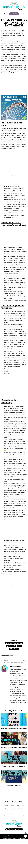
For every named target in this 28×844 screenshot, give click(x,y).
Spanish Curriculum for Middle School (14, 766)
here (14, 508)
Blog (18, 805)
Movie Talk (7, 373)
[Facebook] (9, 829)
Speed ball (7, 452)
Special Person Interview (12, 421)
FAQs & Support (21, 835)
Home (6, 805)
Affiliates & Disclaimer (12, 835)
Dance (6, 483)
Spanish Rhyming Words (14, 785)
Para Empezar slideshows (12, 466)
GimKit (6, 371)
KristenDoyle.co (21, 838)
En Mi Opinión (8, 563)
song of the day (9, 472)
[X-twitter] (18, 829)
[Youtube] (15, 829)
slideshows (16, 468)
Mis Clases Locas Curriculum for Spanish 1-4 (14, 747)
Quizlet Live (8, 351)
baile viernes (9, 492)
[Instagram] (12, 829)
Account (13, 809)
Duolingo (7, 324)
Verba (6, 412)
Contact (20, 809)
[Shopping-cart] (6, 829)
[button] (4, 14)
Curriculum (14, 655)
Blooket (6, 369)
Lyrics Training (8, 340)
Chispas (6, 499)
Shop (6, 809)
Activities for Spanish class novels (16, 300)
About (12, 805)
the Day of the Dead (11, 477)
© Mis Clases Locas (7, 838)
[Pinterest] (21, 829)
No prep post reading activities (13, 291)
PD (23, 805)
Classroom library (19, 199)
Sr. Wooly (7, 311)
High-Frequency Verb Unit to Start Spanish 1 (14, 728)
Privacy (4, 835)
